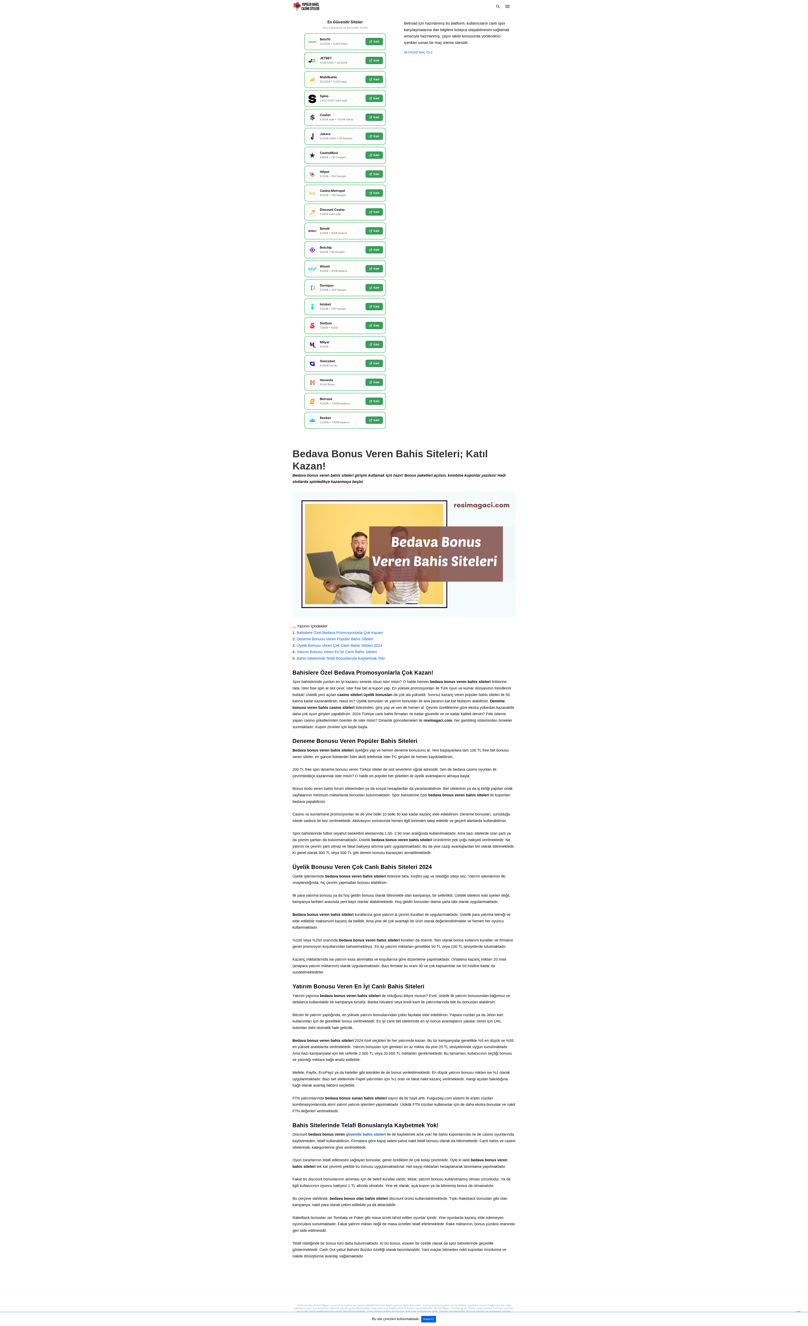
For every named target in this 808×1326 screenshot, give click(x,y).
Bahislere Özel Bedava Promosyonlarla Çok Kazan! (340, 633)
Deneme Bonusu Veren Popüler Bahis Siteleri (335, 639)
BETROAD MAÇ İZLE (418, 52)
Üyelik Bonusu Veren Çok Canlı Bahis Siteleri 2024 (339, 645)
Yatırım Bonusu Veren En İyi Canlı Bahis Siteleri (337, 652)
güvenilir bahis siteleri (366, 1134)
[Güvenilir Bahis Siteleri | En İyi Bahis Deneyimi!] (306, 6)
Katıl (376, 41)
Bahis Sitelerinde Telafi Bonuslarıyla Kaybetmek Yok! (341, 658)
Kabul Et (428, 1319)
